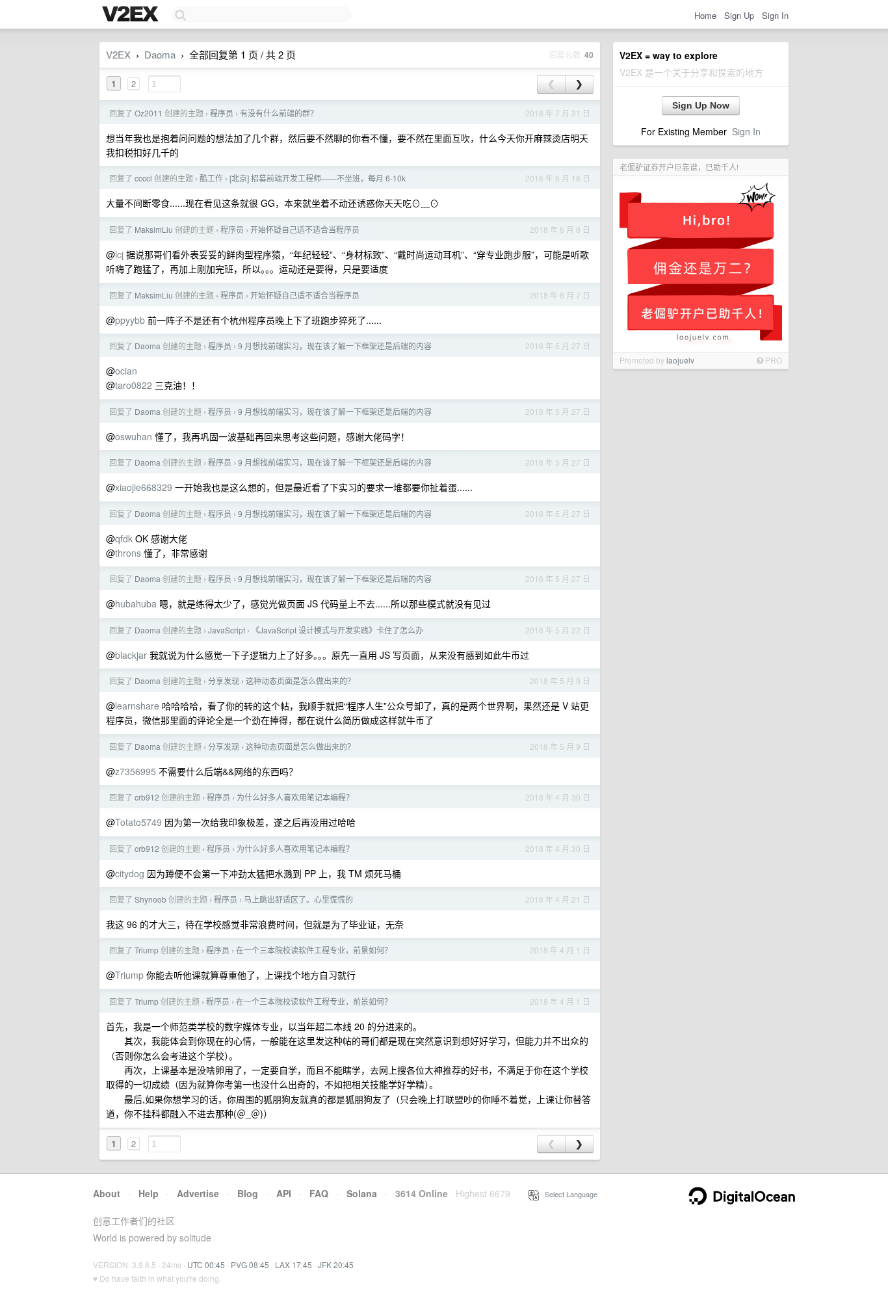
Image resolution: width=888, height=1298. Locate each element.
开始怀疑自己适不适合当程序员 (304, 229)
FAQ (318, 1193)
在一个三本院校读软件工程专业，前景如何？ (314, 949)
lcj (119, 254)
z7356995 (135, 771)
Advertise (198, 1193)
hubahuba (136, 603)
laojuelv (680, 359)
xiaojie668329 (143, 487)
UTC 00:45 (206, 1264)
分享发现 (223, 680)
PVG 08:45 (250, 1264)
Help (148, 1193)
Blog (247, 1193)
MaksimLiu (154, 229)
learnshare (137, 705)
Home (705, 15)
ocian (126, 370)
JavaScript (226, 629)
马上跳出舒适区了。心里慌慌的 (298, 899)
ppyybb (130, 319)
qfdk (124, 538)
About (106, 1193)
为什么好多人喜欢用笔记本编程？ (295, 796)
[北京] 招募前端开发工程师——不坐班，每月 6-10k (317, 177)
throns (128, 552)
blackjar (131, 654)
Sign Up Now (700, 105)
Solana (361, 1193)
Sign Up (739, 15)
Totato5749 (138, 821)
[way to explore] (131, 15)
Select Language (568, 1194)
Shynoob (150, 899)
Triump (147, 949)
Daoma (160, 54)
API (283, 1193)
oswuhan (133, 436)
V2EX (118, 54)
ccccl (143, 177)
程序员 (221, 112)
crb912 (147, 796)
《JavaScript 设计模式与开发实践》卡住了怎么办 (337, 629)
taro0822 (133, 384)
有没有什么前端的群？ (279, 112)
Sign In (775, 15)
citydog (129, 873)
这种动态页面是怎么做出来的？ (300, 680)
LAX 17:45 (293, 1264)
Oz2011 (149, 112)
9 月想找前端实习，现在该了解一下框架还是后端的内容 (335, 345)
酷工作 (211, 177)
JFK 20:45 (336, 1264)
